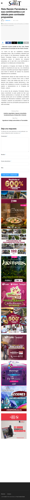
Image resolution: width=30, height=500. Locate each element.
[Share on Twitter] (14, 43)
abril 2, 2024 (15, 20)
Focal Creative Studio (20, 496)
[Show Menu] (1, 3)
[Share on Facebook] (8, 43)
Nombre (3, 154)
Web (2, 167)
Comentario (4, 136)
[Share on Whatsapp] (20, 43)
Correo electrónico (6, 161)
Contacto (9, 494)
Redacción (8, 20)
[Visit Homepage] (15, 3)
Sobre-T (5, 496)
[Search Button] (28, 3)
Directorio (3, 494)
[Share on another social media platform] (26, 43)
